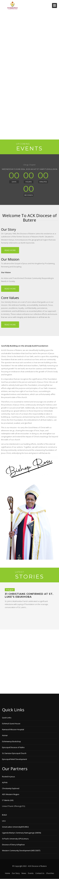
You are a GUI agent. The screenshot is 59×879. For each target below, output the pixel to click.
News (24, 873)
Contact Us (39, 873)
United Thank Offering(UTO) (13, 806)
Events (31, 873)
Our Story (16, 873)
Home (7, 873)
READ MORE (10, 250)
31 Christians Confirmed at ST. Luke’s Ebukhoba (29, 595)
